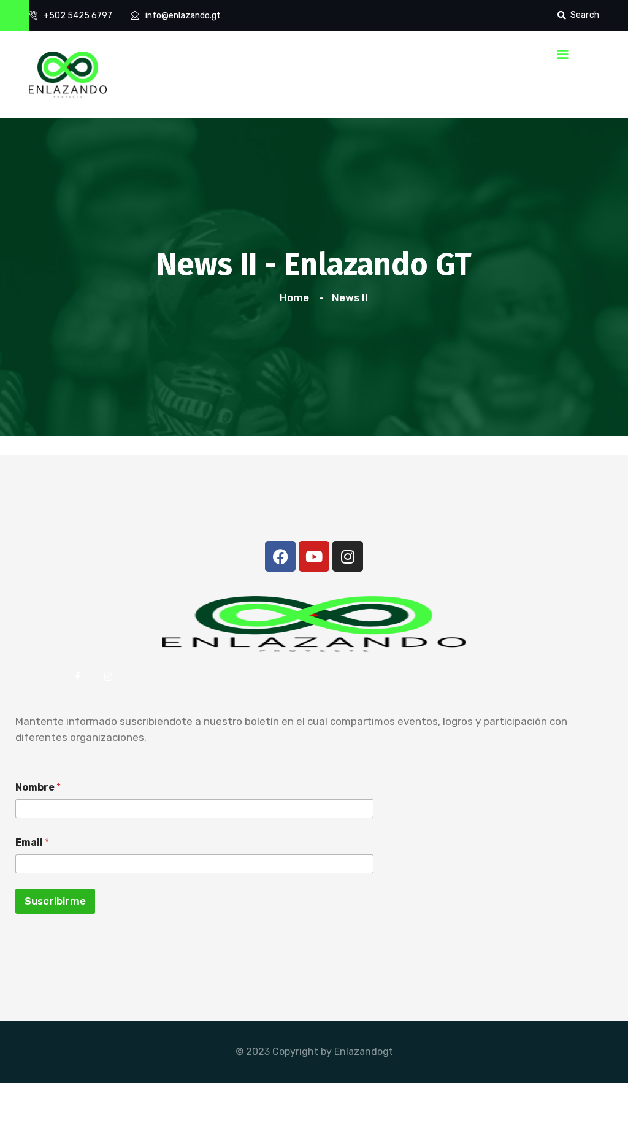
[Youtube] (314, 556)
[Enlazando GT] (68, 73)
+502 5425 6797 (78, 15)
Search (584, 15)
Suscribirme (55, 901)
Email (32, 842)
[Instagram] (347, 556)
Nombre (38, 787)
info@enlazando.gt (183, 15)
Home (297, 297)
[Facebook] (280, 556)
